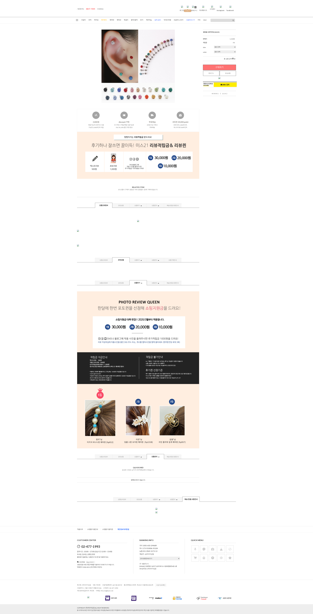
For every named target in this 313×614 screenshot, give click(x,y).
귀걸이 (83, 20)
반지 (141, 20)
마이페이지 (203, 10)
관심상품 (227, 73)
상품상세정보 (103, 205)
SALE (205, 20)
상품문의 (154, 205)
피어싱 (96, 20)
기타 (198, 20)
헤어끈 (119, 20)
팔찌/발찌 (134, 20)
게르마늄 (149, 20)
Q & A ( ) (224, 93)
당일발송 (100, 9)
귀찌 (89, 20)
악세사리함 (167, 20)
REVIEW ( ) (215, 93)
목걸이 (126, 20)
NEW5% (81, 9)
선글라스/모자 (178, 20)
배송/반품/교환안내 (173, 205)
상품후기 (137, 205)
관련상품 (121, 205)
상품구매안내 (173, 260)
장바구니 (211, 73)
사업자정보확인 (160, 585)
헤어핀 (112, 20)
